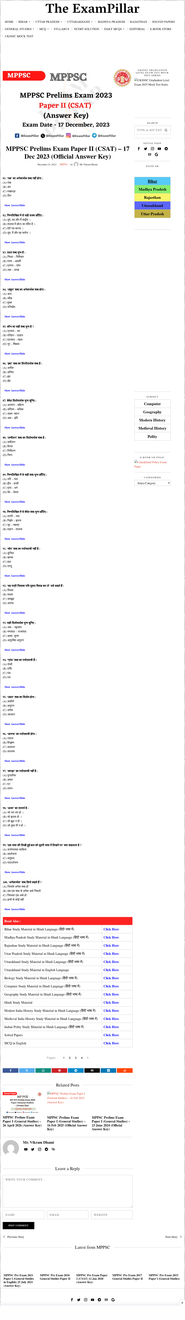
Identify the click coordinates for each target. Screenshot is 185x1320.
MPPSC (64, 164)
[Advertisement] (92, 57)
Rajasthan (152, 197)
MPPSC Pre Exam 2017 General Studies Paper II (127, 1276)
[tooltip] (10, 1070)
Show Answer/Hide (15, 205)
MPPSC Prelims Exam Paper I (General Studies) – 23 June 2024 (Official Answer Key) (111, 1123)
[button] (166, 130)
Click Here (111, 929)
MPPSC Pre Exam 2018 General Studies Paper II (55, 1276)
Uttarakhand (152, 205)
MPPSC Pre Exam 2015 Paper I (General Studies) (164, 1276)
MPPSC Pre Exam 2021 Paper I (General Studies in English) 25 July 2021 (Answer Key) (19, 1280)
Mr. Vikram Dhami (89, 164)
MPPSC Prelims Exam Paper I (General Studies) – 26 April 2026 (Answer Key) (22, 1121)
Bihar (152, 181)
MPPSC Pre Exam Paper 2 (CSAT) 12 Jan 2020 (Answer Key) (91, 1278)
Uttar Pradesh (152, 214)
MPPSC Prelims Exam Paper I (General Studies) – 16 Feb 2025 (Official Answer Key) (67, 1123)
